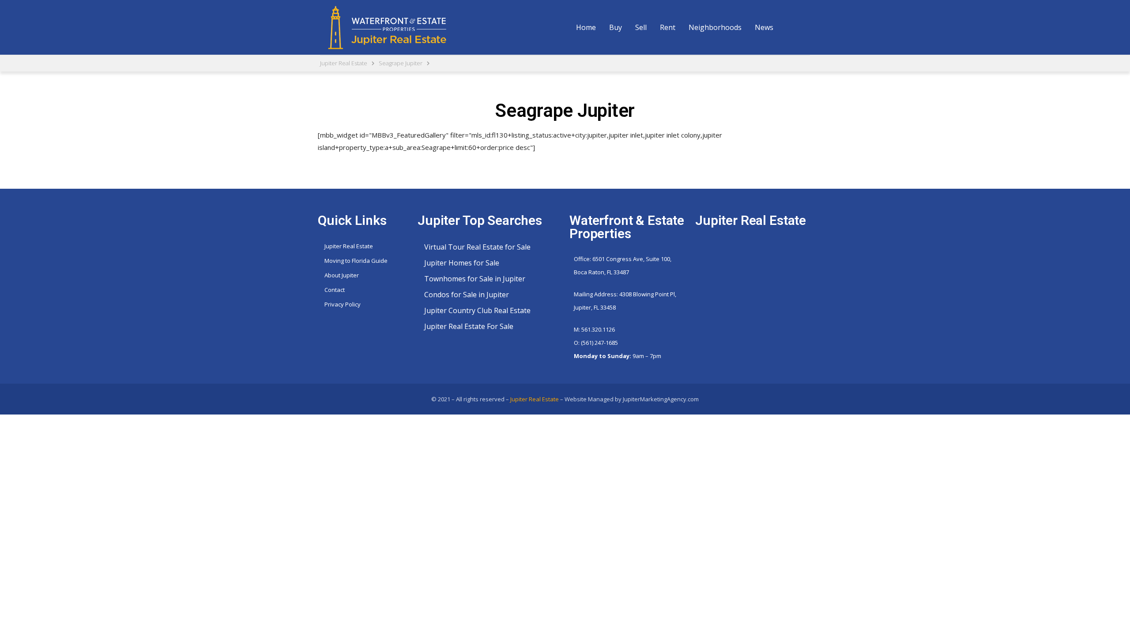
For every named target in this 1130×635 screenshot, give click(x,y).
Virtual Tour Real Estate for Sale (477, 247)
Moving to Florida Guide (356, 261)
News (764, 27)
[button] (616, 27)
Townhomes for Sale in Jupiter (474, 279)
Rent (667, 27)
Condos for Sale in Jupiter (466, 294)
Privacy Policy (342, 304)
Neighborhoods (715, 27)
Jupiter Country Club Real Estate (477, 310)
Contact (334, 290)
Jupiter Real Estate (348, 246)
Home (586, 27)
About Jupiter (341, 275)
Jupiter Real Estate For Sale (468, 326)
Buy (615, 27)
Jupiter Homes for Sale (461, 263)
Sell (641, 27)
